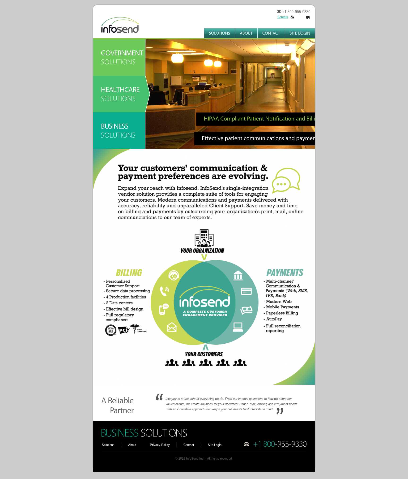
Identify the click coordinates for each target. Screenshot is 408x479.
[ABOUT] (246, 33)
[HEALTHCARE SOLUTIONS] (122, 94)
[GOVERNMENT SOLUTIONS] (122, 57)
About (132, 445)
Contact (188, 445)
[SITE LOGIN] (300, 33)
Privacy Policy (160, 445)
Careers (282, 17)
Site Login (214, 445)
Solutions (108, 445)
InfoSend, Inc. (116, 27)
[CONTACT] (271, 33)
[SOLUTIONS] (219, 33)
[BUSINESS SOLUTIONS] (122, 130)
